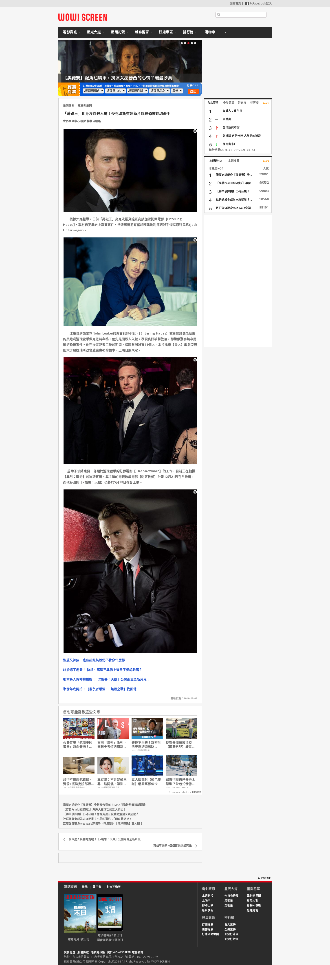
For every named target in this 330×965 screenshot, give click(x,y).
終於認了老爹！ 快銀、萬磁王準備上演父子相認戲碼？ (102, 669)
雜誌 (85, 887)
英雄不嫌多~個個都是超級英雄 (172, 846)
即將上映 (207, 905)
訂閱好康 (207, 924)
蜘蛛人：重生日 (232, 111)
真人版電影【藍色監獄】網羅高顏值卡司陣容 (146, 782)
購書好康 (207, 929)
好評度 (254, 103)
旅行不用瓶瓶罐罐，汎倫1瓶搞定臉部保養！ (77, 782)
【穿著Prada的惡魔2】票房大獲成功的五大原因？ (94, 809)
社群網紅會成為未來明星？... (234, 200)
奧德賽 (227, 119)
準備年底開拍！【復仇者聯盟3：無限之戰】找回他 (100, 689)
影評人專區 (254, 905)
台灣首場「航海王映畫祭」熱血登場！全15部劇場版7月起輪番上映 (77, 745)
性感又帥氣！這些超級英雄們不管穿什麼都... (95, 660)
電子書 (97, 887)
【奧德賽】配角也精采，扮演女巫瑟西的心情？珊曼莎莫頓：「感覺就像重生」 (138, 78)
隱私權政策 (98, 952)
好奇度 (242, 103)
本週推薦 (233, 161)
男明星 (228, 900)
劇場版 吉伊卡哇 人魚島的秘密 (242, 136)
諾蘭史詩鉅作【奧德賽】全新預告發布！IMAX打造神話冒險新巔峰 (104, 805)
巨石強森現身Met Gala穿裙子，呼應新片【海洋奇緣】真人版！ (103, 824)
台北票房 (213, 103)
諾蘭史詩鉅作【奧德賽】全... (234, 175)
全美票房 (228, 103)
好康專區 (166, 32)
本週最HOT (216, 161)
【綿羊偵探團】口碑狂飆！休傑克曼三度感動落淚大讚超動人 (101, 814)
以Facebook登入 (261, 3)
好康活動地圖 (210, 934)
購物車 (210, 32)
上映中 (206, 900)
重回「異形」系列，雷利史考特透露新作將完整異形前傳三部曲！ (112, 745)
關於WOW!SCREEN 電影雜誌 (125, 952)
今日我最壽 (231, 896)
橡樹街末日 (230, 144)
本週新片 (207, 896)
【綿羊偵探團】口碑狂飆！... (234, 191)
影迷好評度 (231, 939)
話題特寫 (252, 910)
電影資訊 (70, 32)
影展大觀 (252, 900)
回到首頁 (235, 3)
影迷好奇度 (231, 934)
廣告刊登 (69, 952)
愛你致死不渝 (231, 127)
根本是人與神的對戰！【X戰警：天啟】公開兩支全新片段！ (106, 679)
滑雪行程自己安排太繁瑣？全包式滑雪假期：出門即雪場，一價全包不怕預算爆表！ (180, 782)
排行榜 (188, 32)
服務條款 (83, 952)
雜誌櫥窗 (142, 32)
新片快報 (207, 910)
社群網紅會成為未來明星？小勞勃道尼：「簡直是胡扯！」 (99, 819)
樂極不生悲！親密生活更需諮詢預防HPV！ (146, 745)
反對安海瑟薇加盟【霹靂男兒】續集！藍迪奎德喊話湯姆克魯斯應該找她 (180, 745)
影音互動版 (114, 887)
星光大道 (94, 32)
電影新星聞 (85, 105)
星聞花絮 (118, 32)
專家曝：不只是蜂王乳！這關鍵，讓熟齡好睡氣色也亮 (112, 782)
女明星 (228, 905)
